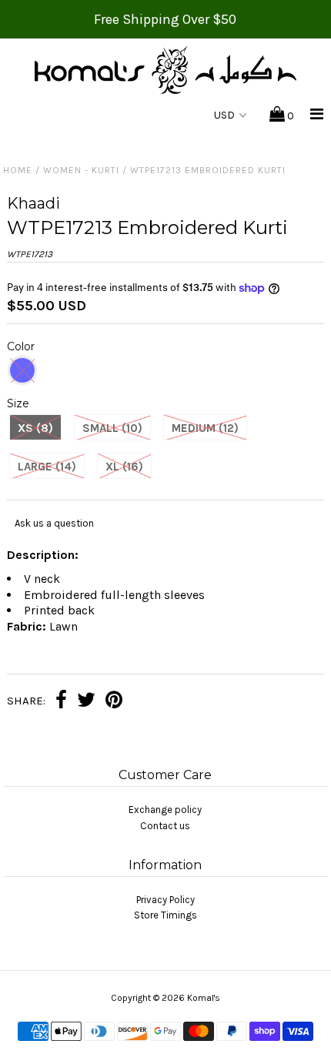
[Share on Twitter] (86, 702)
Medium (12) (205, 428)
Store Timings (165, 915)
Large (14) (47, 466)
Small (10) (112, 428)
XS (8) (35, 428)
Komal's (203, 997)
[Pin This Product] (113, 702)
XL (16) (124, 466)
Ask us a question (54, 523)
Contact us (165, 825)
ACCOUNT (158, 115)
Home (17, 170)
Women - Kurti (81, 170)
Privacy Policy (165, 899)
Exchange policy (165, 809)
